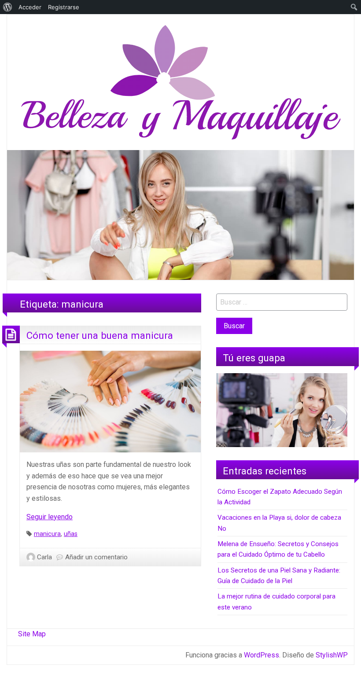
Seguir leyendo (49, 517)
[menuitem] (7, 7)
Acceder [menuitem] (29, 7)
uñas (70, 534)
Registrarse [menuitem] (63, 7)
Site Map (32, 634)
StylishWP (332, 655)
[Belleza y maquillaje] (180, 81)
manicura (47, 534)
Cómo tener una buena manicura (99, 335)
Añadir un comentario (96, 557)
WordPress (261, 655)
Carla (44, 557)
